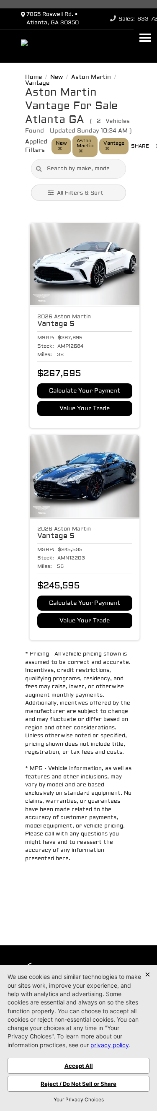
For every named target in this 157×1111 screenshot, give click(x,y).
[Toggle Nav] (145, 37)
